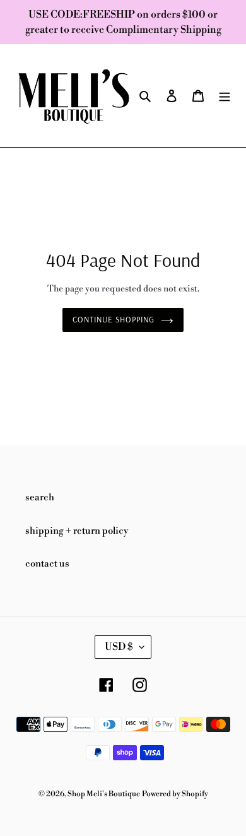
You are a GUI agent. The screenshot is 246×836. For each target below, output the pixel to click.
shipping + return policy (76, 531)
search (39, 497)
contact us (47, 564)
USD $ (119, 646)
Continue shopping (114, 319)
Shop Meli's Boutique (103, 794)
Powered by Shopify (175, 794)
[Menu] (224, 95)
